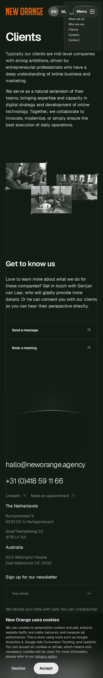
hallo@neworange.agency (46, 464)
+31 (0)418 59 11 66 (34, 481)
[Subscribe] (88, 593)
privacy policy (46, 656)
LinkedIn (13, 495)
